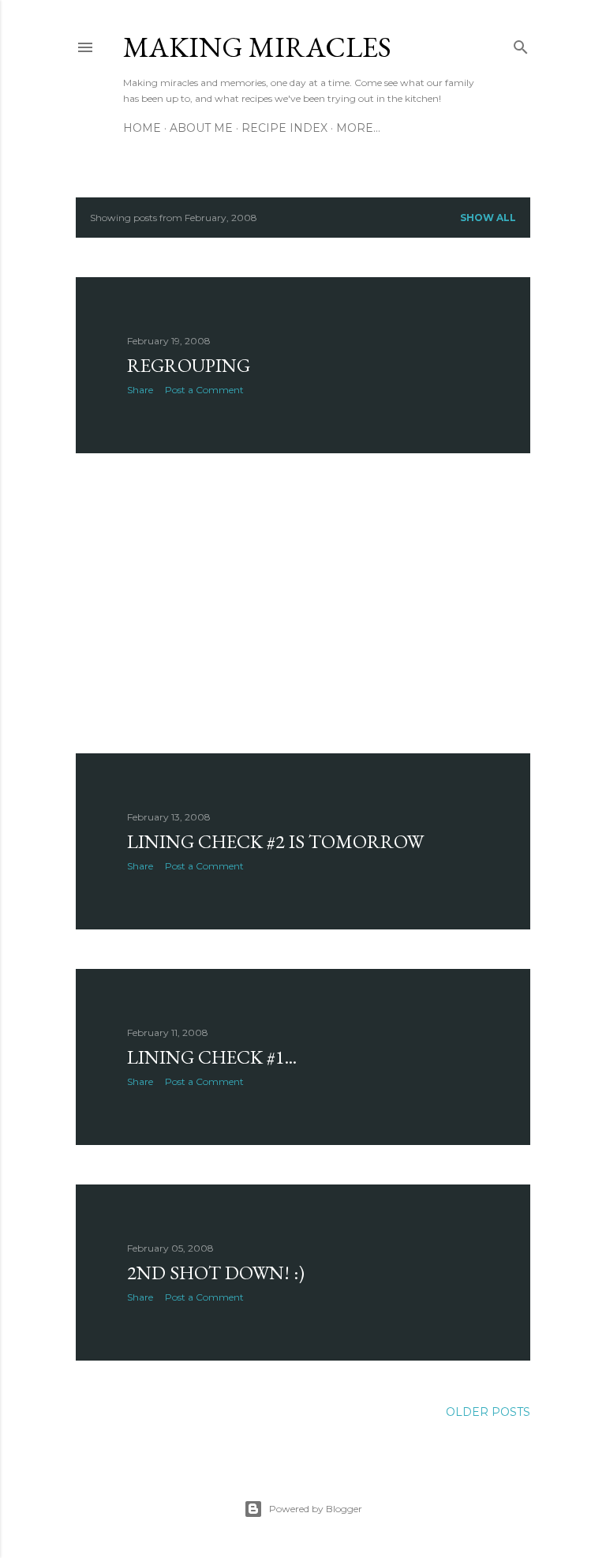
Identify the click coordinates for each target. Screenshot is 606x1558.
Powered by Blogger (315, 1509)
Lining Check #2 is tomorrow (275, 841)
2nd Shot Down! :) (216, 1272)
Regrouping (188, 365)
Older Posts (488, 1412)
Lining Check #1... (212, 1057)
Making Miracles (257, 47)
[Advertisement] (303, 603)
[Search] (520, 43)
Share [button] (140, 390)
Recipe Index (284, 128)
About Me (201, 128)
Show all (488, 217)
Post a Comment (204, 390)
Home (142, 128)
